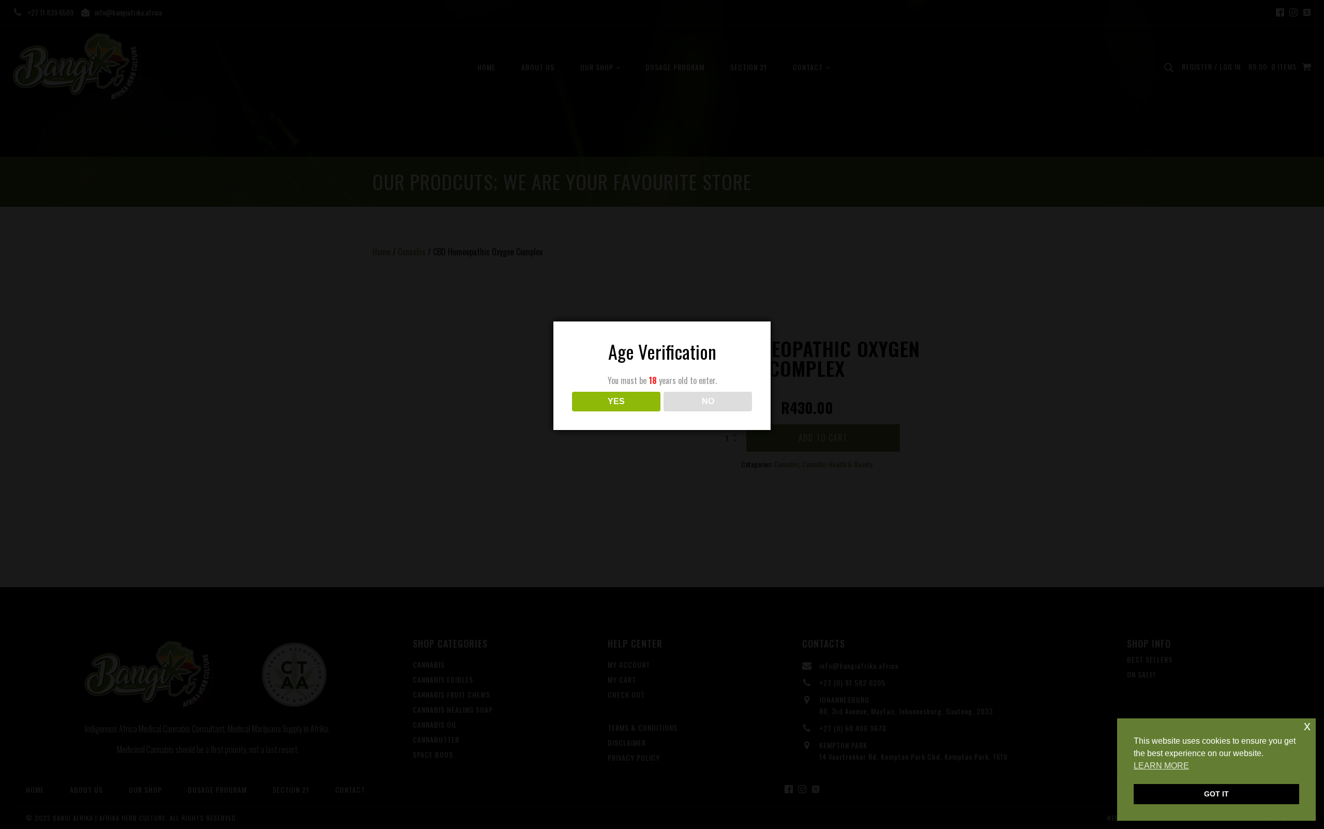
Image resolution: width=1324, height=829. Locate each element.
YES (616, 401)
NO (708, 401)
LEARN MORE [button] (1161, 765)
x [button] (1307, 726)
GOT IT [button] (1216, 794)
